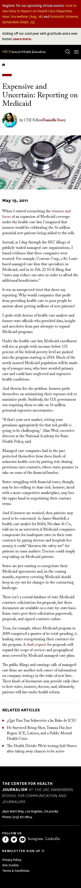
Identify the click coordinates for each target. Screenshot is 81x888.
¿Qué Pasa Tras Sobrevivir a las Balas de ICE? (41, 721)
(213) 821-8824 (22, 817)
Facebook (5, 839)
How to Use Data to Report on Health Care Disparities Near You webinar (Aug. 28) (39, 11)
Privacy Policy (11, 860)
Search (68, 51)
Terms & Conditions (15, 871)
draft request (36, 645)
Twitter (14, 839)
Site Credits (10, 865)
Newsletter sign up (21, 851)
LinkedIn (52, 839)
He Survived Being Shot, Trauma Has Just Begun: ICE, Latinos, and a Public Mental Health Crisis (39, 733)
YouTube (22, 839)
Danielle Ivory (54, 120)
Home (3, 64)
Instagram (35, 839)
